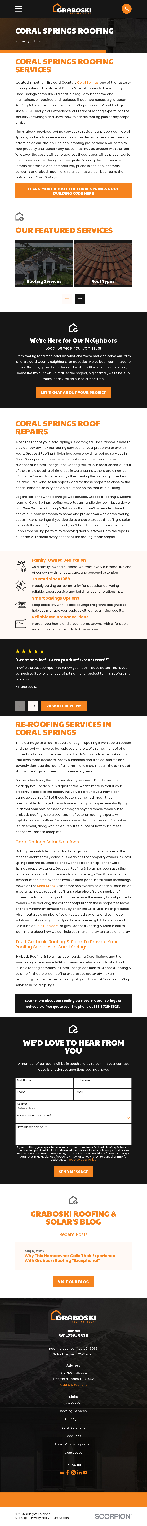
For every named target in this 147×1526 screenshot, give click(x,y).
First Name (24, 1080)
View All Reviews (64, 705)
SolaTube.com (47, 926)
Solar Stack (45, 886)
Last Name (83, 1080)
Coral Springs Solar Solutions (47, 842)
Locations (73, 1436)
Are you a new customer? (34, 1115)
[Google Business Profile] (62, 1472)
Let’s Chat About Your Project (73, 392)
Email (79, 1092)
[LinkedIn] (79, 1472)
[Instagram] (73, 1472)
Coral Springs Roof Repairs (57, 427)
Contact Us (73, 1452)
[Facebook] (67, 1472)
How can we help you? (32, 1127)
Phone (21, 1092)
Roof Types (73, 1419)
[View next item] (80, 299)
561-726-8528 (73, 1335)
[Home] (72, 9)
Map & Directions (73, 1384)
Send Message (73, 1171)
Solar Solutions (73, 1427)
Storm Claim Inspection (73, 1444)
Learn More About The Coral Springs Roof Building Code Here (73, 191)
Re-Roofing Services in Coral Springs (63, 727)
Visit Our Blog (73, 1281)
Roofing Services (73, 1411)
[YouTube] (85, 1472)
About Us (73, 1402)
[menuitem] (21, 1518)
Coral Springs (88, 82)
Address (22, 1103)
